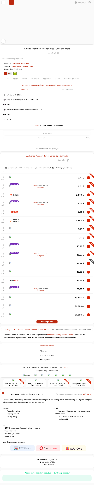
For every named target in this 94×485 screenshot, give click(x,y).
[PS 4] (55, 160)
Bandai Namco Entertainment (22, 66)
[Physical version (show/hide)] (43, 160)
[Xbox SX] (68, 160)
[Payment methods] (31, 160)
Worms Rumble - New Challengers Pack (65, 383)
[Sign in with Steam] (26, 375)
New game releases (47, 355)
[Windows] (50, 160)
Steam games (45, 359)
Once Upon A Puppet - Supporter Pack (42, 383)
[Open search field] (90, 2)
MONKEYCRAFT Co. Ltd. (20, 64)
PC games (44, 351)
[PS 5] (59, 160)
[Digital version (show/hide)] (39, 160)
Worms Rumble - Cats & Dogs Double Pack (22, 383)
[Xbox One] (63, 160)
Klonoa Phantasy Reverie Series (60, 335)
